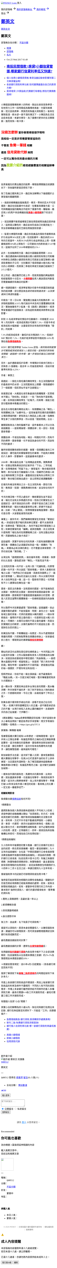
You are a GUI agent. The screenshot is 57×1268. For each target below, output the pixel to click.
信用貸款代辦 (13, 1041)
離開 (16, 1263)
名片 (9, 55)
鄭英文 (7, 21)
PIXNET (13, 1227)
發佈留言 (5, 1112)
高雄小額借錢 (13, 1035)
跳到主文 (5, 29)
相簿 (9, 48)
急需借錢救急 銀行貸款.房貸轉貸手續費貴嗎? (29, 1019)
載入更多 (5, 1095)
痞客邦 (19, 1077)
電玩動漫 (22, 1085)
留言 (25, 1077)
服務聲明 (29, 1230)
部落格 (10, 51)
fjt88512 (4, 1062)
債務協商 (16, 799)
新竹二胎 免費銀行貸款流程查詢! (23, 1023)
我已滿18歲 (6, 1263)
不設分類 (23, 42)
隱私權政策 (49, 1227)
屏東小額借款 (13, 1038)
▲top (3, 1090)
